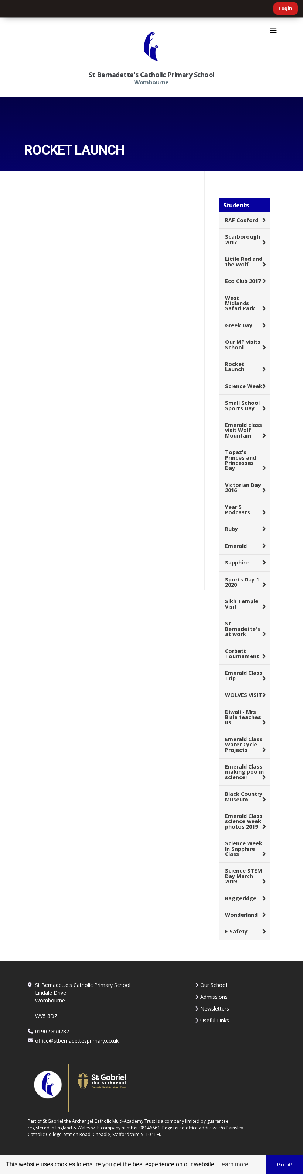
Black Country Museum (243, 796)
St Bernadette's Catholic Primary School (152, 74)
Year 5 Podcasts (237, 510)
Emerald (236, 545)
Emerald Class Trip (243, 675)
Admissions (214, 996)
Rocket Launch (234, 366)
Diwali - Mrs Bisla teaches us (243, 717)
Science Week (243, 386)
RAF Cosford (241, 220)
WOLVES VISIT (243, 694)
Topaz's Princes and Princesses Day (240, 460)
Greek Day (238, 325)
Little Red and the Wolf (243, 261)
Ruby (231, 528)
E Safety (236, 931)
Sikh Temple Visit (241, 604)
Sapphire (237, 562)
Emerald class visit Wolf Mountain (243, 430)
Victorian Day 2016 (243, 487)
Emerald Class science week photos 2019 (243, 821)
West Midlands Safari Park (240, 303)
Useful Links (214, 1020)
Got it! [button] (285, 1164)
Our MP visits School (243, 344)
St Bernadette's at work (242, 629)
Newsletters (214, 1008)
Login (285, 8)
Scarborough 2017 (242, 239)
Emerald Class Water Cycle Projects (243, 744)
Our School (213, 984)
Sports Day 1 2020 (242, 582)
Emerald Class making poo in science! (244, 772)
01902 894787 (52, 1031)
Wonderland (241, 914)
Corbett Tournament (242, 654)
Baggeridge (240, 898)
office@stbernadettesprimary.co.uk (77, 1040)
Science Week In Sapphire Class (243, 848)
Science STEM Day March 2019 (243, 876)
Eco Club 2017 (243, 280)
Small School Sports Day (242, 405)
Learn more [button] (233, 1164)
